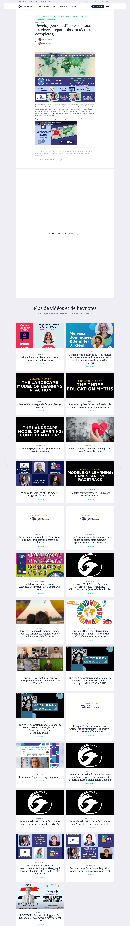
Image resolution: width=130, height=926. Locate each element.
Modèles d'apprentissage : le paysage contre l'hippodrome (90, 494)
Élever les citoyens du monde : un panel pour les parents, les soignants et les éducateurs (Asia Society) (40, 634)
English (87, 1)
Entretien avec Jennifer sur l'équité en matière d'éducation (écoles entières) (90, 869)
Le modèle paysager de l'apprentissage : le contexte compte (40, 450)
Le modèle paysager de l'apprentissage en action (40, 405)
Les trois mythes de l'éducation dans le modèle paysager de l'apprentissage (90, 405)
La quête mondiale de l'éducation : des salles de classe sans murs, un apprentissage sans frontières (90, 540)
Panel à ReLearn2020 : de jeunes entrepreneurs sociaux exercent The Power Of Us (40, 681)
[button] (29, 6)
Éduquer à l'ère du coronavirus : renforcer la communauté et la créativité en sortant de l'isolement (90, 729)
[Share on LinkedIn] (72, 233)
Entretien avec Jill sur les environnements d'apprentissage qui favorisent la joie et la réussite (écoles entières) (40, 869)
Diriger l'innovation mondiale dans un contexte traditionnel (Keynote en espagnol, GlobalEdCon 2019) (90, 681)
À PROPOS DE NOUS (22, 1)
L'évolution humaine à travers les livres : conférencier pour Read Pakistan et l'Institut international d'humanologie (90, 777)
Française (97, 1)
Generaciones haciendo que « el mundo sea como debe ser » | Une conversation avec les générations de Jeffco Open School (90, 359)
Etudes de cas (74, 6)
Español (92, 1)
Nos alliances (34, 1)
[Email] (80, 233)
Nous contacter (97, 6)
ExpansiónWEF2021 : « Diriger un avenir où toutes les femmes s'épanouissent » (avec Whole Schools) (90, 587)
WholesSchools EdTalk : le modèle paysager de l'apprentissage (40, 494)
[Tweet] (69, 233)
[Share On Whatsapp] (76, 233)
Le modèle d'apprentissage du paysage (40, 777)
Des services (63, 6)
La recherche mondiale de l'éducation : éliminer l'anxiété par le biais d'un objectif (40, 540)
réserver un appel (46, 1)
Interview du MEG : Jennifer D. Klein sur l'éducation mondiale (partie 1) (90, 822)
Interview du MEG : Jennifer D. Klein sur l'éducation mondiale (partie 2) (40, 822)
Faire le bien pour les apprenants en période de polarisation (40, 358)
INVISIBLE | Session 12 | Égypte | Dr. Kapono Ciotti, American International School (40, 918)
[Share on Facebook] (65, 233)
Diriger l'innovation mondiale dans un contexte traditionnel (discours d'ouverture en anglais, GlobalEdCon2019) (40, 729)
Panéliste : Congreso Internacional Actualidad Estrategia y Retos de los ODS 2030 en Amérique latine (90, 634)
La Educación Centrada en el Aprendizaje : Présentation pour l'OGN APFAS (40, 587)
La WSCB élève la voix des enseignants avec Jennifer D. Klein (90, 450)
